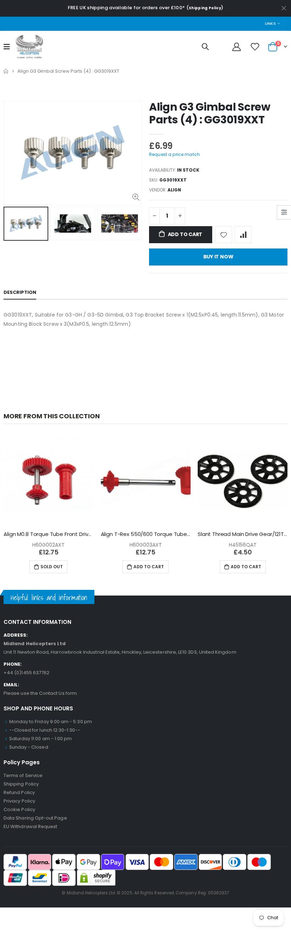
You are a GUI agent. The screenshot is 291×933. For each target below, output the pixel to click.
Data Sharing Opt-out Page (35, 818)
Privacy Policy (19, 801)
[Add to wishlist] (223, 234)
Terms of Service (23, 775)
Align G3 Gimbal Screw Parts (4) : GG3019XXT (209, 113)
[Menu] (7, 47)
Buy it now (218, 256)
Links (270, 23)
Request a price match (174, 154)
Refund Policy (19, 792)
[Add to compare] (243, 234)
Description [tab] (20, 292)
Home (6, 71)
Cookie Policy (19, 809)
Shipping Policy (205, 8)
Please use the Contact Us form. (41, 693)
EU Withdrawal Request (30, 826)
